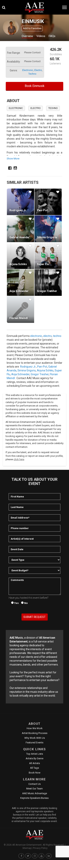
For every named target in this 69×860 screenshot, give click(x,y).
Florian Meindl (18, 318)
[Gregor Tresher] (48, 282)
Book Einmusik (34, 86)
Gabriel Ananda (19, 237)
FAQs (52, 36)
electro (38, 70)
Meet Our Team (34, 788)
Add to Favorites (32, 28)
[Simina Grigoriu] (48, 228)
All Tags (34, 767)
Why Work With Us (34, 737)
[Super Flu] (48, 255)
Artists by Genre (34, 758)
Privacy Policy (40, 848)
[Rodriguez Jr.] (20, 202)
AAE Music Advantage (34, 793)
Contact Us (34, 783)
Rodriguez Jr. (18, 210)
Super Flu (43, 264)
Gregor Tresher (47, 291)
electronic (27, 70)
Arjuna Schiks (18, 264)
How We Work (35, 728)
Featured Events (34, 742)
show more (13, 158)
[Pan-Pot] (48, 202)
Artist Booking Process (34, 733)
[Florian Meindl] (20, 309)
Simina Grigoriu (47, 237)
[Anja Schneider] (20, 282)
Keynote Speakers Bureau (34, 798)
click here (19, 459)
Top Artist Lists (34, 753)
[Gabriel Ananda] (20, 228)
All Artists (34, 763)
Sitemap (26, 848)
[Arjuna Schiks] (20, 255)
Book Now (34, 772)
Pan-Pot (42, 210)
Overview (27, 36)
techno (32, 73)
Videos (40, 36)
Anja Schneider (19, 291)
